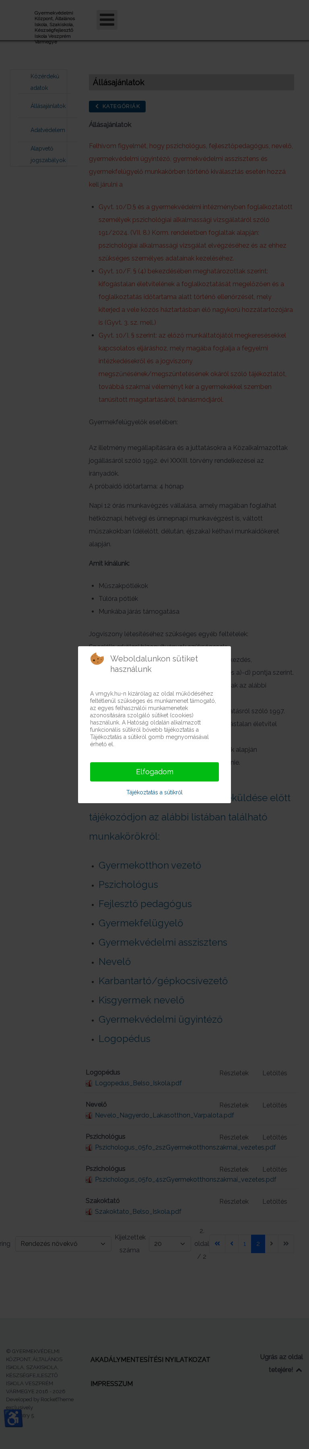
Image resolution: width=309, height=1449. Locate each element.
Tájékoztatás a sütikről (154, 792)
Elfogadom (154, 771)
